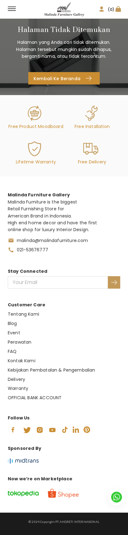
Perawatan (19, 342)
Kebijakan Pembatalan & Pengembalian (51, 370)
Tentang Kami (23, 314)
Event (14, 333)
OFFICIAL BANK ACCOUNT (35, 398)
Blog (12, 323)
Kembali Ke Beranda (57, 78)
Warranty (18, 388)
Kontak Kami (21, 361)
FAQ (12, 351)
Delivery (16, 379)
